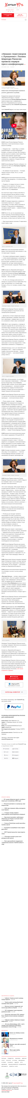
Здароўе (16, 1062)
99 (24, 64)
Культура (8, 1060)
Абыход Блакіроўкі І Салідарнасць (17, 1064)
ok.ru (7, 755)
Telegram (16, 758)
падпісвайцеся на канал (14, 684)
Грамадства (11, 1058)
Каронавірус (4, 1066)
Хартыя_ (14, 5)
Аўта (21, 1062)
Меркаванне (4, 1030)
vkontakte (16, 752)
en (13, 11)
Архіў (17, 9)
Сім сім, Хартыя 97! (20, 15)
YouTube (16, 748)
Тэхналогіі (10, 1062)
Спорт (3, 1060)
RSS (7, 758)
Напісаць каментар (14, 692)
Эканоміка (17, 1058)
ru (10, 11)
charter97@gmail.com (6, 1090)
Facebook (6, 748)
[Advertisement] (14, 37)
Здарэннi (24, 1058)
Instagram (16, 755)
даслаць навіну (10, 9)
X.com (6, 752)
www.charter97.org (18, 1083)
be (8, 11)
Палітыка (3, 1058)
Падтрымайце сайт (8, 15)
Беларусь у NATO (13, 1066)
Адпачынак (4, 1064)
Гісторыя (14, 1060)
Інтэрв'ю (3, 1062)
